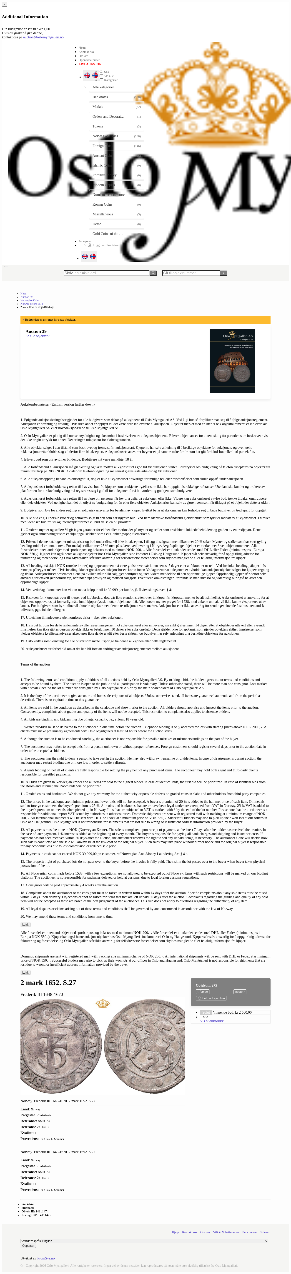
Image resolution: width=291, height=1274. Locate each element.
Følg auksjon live (213, 998)
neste (239, 991)
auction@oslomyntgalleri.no (43, 37)
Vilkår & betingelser (226, 1232)
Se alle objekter (36, 336)
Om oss (83, 56)
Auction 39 (26, 297)
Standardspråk (31, 1241)
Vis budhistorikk (212, 1021)
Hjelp (175, 1232)
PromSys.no (46, 1258)
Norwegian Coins (30, 300)
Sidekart (265, 1232)
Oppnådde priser (89, 60)
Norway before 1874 (31, 303)
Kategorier (110, 80)
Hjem (82, 48)
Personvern (249, 1232)
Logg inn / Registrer (105, 245)
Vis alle (108, 76)
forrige (203, 991)
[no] (93, 256)
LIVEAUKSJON (90, 64)
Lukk (25, 924)
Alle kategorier (103, 87)
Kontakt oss (86, 52)
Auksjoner (85, 241)
